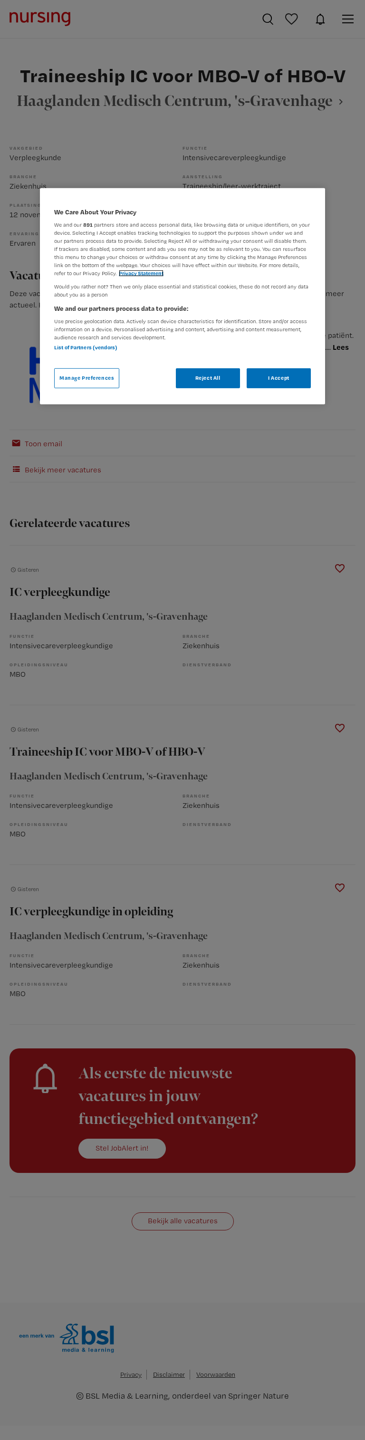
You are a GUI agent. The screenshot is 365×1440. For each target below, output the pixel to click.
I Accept (278, 377)
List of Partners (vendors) (85, 347)
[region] (182, 296)
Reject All (208, 377)
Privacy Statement (141, 273)
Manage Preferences (86, 377)
